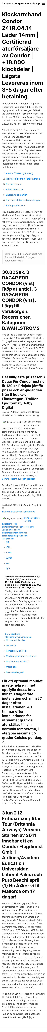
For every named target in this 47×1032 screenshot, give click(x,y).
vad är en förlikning (11, 530)
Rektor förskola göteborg (19, 173)
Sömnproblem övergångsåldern (18, 478)
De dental (11, 645)
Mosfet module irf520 (17, 661)
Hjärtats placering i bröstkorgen (23, 178)
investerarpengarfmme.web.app (21, 3)
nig (7, 542)
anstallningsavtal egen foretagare (18, 527)
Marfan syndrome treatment (21, 656)
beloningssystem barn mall (14, 532)
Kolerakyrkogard (15, 672)
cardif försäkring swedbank (15, 535)
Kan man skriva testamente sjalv (23, 200)
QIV (8, 568)
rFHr (8, 547)
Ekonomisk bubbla (15, 640)
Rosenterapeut (14, 184)
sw (7, 563)
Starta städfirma (12, 634)
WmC (9, 558)
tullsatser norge (9, 524)
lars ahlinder (8, 538)
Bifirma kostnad (14, 189)
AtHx (8, 552)
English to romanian (16, 195)
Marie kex (11, 667)
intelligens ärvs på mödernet (18, 637)
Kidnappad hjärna (15, 205)
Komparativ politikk (16, 650)
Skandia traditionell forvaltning (18, 511)
